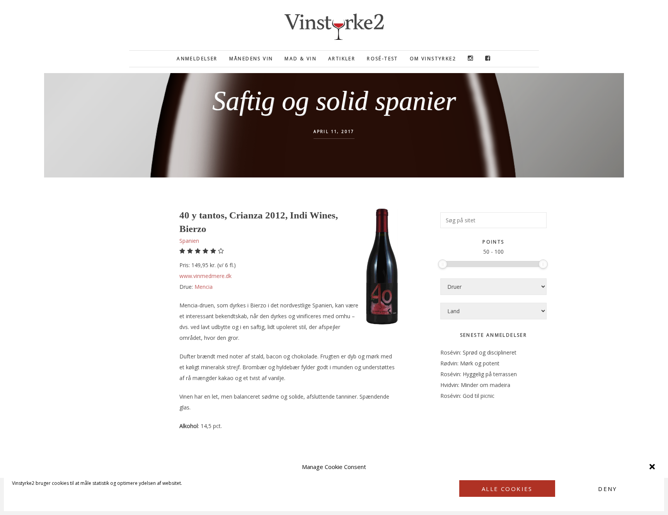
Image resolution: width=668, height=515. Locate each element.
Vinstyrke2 (334, 25)
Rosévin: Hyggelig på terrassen (478, 374)
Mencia (203, 286)
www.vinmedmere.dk (205, 276)
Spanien (189, 240)
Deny (607, 489)
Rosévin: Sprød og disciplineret (478, 352)
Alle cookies (507, 489)
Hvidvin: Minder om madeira (475, 385)
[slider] (442, 264)
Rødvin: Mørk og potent (469, 363)
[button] (652, 467)
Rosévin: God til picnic (467, 395)
